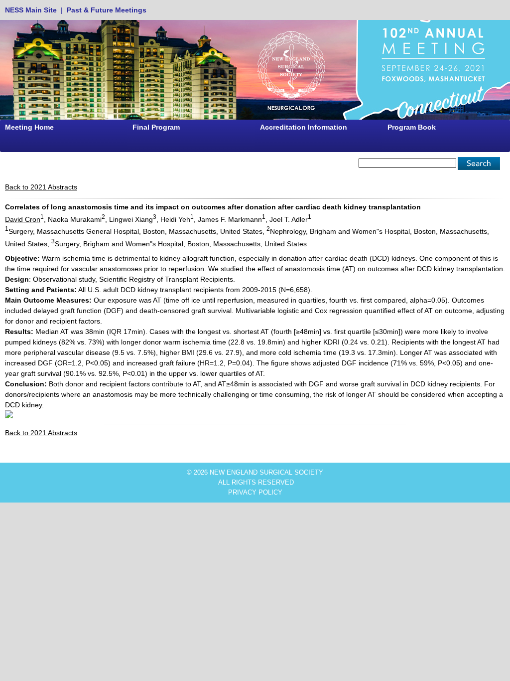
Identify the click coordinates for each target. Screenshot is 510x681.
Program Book (411, 127)
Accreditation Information (303, 127)
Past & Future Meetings (106, 10)
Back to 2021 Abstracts (41, 187)
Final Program (156, 127)
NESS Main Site (31, 10)
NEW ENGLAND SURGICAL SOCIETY (266, 472)
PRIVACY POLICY (255, 492)
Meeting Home (29, 127)
